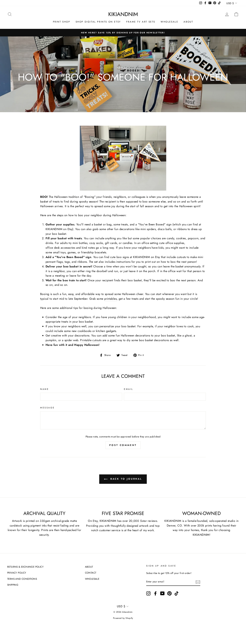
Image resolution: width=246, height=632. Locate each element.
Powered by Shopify (123, 618)
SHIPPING (12, 585)
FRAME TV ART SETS (140, 21)
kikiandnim (123, 14)
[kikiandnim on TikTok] (176, 593)
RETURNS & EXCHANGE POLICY (25, 567)
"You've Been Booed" (152, 224)
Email (128, 389)
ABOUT (188, 21)
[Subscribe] (198, 582)
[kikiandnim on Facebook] (155, 593)
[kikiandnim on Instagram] (148, 593)
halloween (122, 67)
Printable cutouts (90, 340)
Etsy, (96, 521)
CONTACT (90, 572)
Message (47, 407)
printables (110, 299)
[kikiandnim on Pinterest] (169, 593)
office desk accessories (60, 248)
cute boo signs (119, 257)
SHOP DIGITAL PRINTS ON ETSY (98, 21)
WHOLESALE (169, 21)
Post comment (123, 445)
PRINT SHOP (61, 21)
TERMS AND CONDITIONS (22, 579)
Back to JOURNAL (125, 479)
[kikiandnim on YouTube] (162, 593)
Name (44, 389)
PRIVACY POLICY (16, 572)
